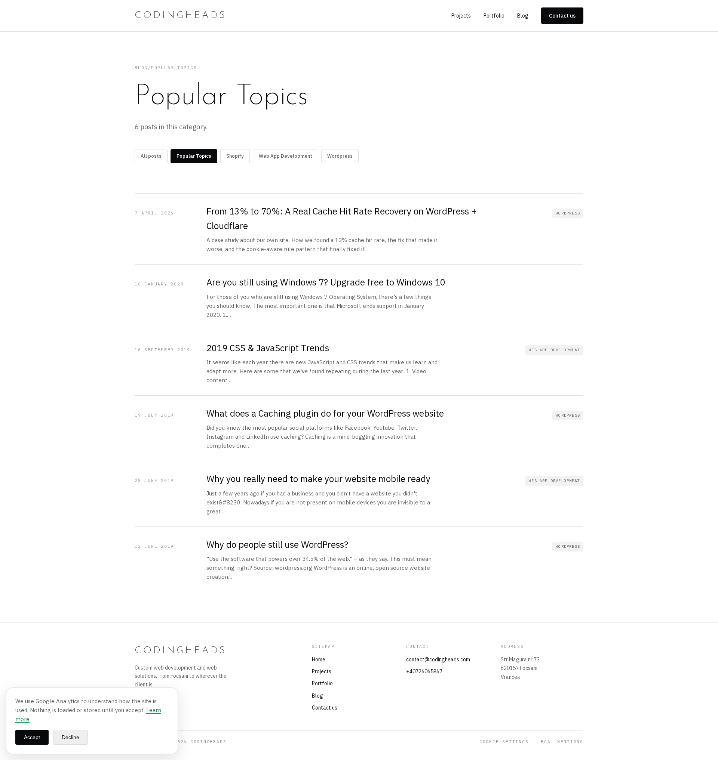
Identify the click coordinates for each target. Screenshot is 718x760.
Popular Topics (194, 156)
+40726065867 (424, 671)
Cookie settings (503, 741)
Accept (32, 737)
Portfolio (494, 15)
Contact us (562, 15)
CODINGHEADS (181, 15)
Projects (461, 15)
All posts (151, 156)
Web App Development (285, 156)
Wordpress (340, 156)
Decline (70, 737)
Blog (522, 15)
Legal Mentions (560, 741)
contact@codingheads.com (438, 659)
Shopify (235, 156)
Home (318, 659)
